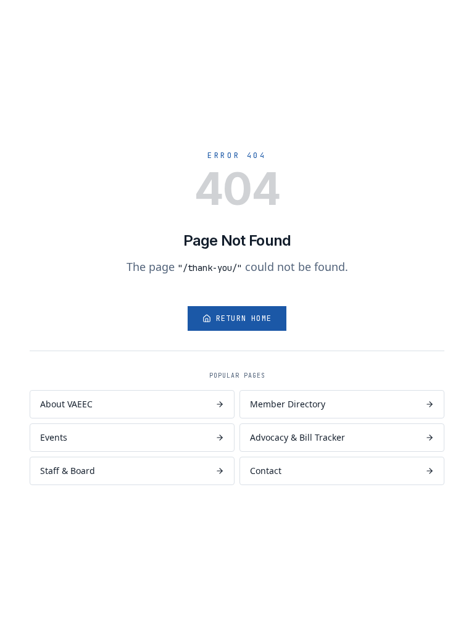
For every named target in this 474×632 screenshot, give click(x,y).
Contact (265, 470)
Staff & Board (67, 470)
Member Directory (287, 404)
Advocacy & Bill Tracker (297, 437)
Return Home (244, 318)
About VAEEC (66, 404)
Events (53, 437)
